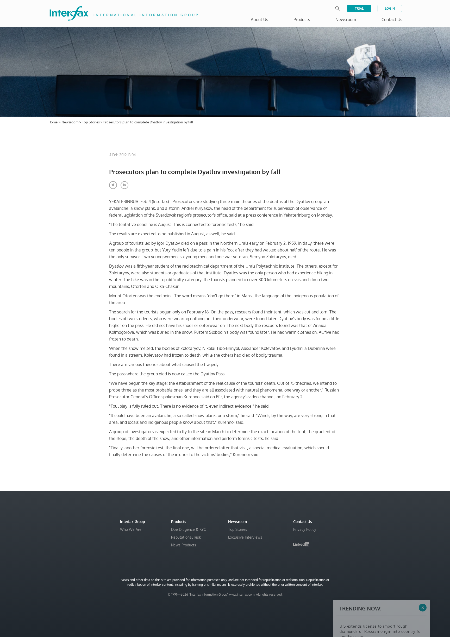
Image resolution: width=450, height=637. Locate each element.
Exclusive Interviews (245, 537)
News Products (183, 545)
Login (390, 8)
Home (53, 122)
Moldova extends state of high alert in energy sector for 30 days (376, 618)
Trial (359, 8)
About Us (259, 19)
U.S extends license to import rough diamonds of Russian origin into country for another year (381, 589)
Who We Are (130, 529)
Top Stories (91, 122)
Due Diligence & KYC (188, 529)
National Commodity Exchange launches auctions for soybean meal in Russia (378, 605)
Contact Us (392, 19)
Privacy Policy (304, 529)
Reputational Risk (186, 537)
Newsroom (70, 122)
